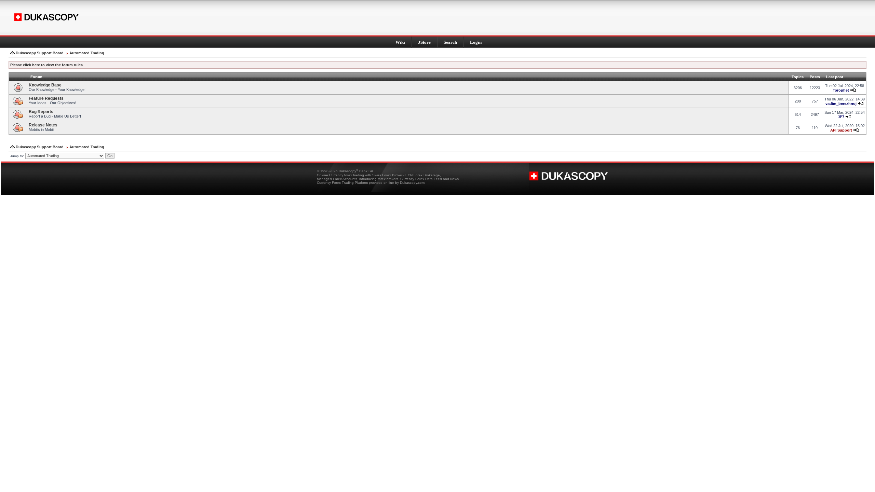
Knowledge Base (45, 85)
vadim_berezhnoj (841, 103)
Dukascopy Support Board (40, 53)
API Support (841, 130)
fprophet (841, 90)
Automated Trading (86, 53)
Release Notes (43, 125)
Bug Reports (41, 111)
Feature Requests (46, 98)
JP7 (841, 117)
